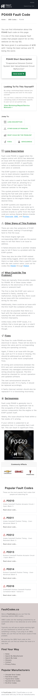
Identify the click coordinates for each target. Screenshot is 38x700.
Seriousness (26, 141)
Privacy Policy (10, 664)
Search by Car (29, 6)
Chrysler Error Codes (12, 674)
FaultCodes (7, 692)
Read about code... (10, 510)
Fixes (9, 141)
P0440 (13, 266)
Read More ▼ (18, 74)
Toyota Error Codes (12, 679)
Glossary (8, 660)
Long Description (14, 122)
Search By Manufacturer (14, 656)
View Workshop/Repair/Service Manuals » (17, 106)
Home (32, 2)
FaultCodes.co (12, 614)
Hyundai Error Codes (12, 681)
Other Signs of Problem (17, 128)
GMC (16, 216)
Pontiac (26, 216)
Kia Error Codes (11, 683)
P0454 (26, 266)
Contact (8, 662)
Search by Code (28, 10)
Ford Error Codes (11, 676)
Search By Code (11, 658)
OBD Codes (12, 19)
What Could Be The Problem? (19, 135)
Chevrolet (9, 216)
